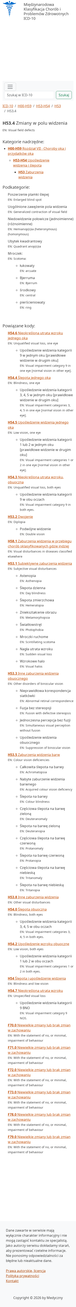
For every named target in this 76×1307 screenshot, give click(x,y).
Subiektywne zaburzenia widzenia (40, 563)
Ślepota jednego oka (29, 377)
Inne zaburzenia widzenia (33, 897)
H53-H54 (43, 106)
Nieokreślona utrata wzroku (35, 990)
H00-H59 (24, 106)
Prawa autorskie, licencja (26, 1270)
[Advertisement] (38, 49)
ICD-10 (8, 106)
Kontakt (12, 1281)
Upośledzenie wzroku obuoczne (38, 944)
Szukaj (64, 95)
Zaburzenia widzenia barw (34, 754)
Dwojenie (20, 516)
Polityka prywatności (22, 1276)
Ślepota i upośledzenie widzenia (37, 978)
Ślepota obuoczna (27, 909)
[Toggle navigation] (10, 87)
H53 (57, 106)
